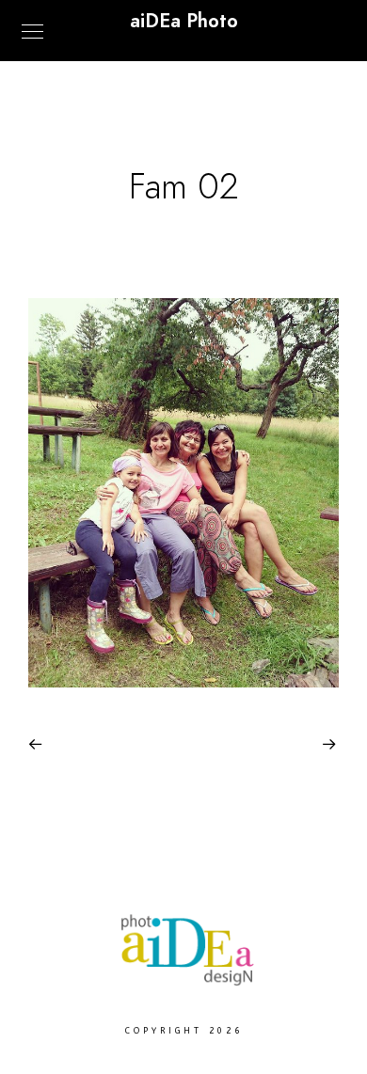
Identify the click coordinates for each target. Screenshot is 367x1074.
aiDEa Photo (184, 21)
